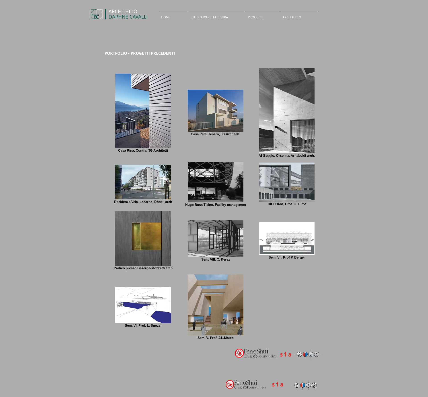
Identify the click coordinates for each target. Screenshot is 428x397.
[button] (216, 15)
